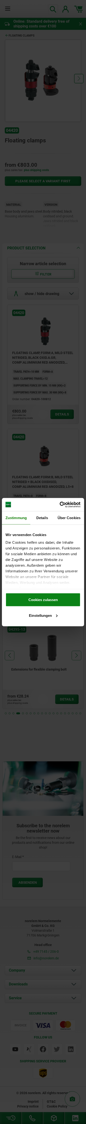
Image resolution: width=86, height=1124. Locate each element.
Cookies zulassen (43, 600)
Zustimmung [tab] (16, 518)
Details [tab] (42, 518)
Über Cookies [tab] (69, 518)
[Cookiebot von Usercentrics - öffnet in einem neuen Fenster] (61, 504)
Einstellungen (40, 615)
